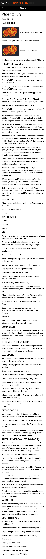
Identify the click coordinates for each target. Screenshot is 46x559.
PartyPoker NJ (23, 2)
